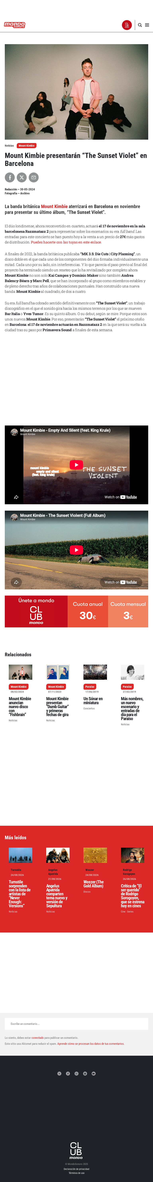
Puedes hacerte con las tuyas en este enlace (66, 242)
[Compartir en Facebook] (10, 177)
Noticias (13, 720)
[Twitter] (59, 1074)
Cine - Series (127, 911)
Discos (86, 891)
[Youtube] (94, 1074)
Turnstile (16, 869)
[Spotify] (85, 1074)
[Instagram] (76, 1074)
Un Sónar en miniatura (93, 700)
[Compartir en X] (22, 177)
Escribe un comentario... (25, 1024)
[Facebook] (68, 1074)
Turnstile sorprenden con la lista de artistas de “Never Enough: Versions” (19, 893)
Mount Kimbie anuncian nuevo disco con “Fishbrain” (20, 706)
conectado (37, 1038)
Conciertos (89, 708)
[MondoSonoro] (14, 24)
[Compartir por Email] (34, 177)
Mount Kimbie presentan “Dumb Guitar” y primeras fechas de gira (57, 706)
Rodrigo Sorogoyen (129, 871)
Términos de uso (76, 1173)
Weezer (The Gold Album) (93, 883)
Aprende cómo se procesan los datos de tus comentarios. (91, 1044)
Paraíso (89, 686)
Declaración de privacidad (76, 1169)
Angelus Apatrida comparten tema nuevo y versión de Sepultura (56, 895)
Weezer (89, 869)
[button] (127, 25)
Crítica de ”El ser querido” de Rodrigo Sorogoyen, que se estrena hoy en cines (132, 895)
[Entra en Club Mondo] (76, 1150)
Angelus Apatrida (53, 871)
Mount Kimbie (26, 145)
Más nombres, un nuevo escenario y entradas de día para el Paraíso (132, 708)
